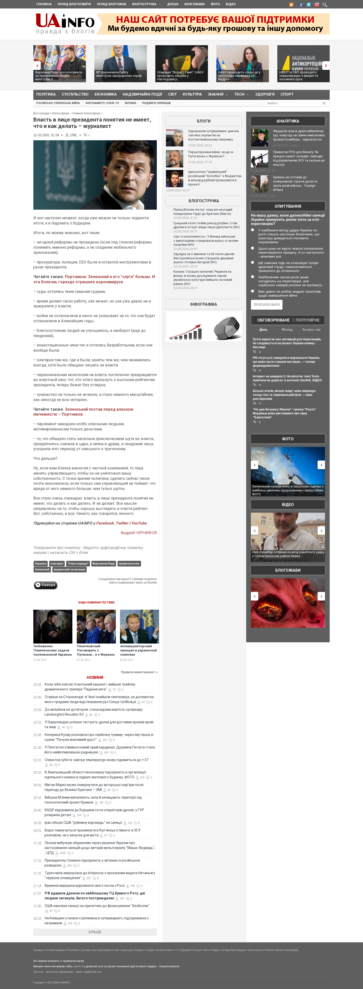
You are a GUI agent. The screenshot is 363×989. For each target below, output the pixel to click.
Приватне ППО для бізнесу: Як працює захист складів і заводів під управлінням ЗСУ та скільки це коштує (298, 158)
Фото (215, 4)
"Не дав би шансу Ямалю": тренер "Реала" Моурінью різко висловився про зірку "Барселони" (284, 413)
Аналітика (288, 121)
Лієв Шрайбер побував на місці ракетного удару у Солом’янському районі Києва (288, 554)
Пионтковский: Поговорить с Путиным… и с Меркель (96, 650)
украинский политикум (69, 569)
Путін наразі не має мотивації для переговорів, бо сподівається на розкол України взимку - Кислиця (287, 343)
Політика (46, 94)
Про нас (38, 971)
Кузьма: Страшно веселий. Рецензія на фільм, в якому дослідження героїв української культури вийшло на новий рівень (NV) (202, 278)
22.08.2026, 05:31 (185, 266)
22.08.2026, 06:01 (185, 249)
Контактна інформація (59, 971)
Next (327, 65)
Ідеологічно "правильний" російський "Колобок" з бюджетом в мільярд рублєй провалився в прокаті (214, 178)
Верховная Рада (104, 563)
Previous (36, 65)
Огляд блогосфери (74, 4)
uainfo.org (79, 966)
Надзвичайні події (142, 94)
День (263, 329)
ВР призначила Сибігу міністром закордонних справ (119, 74)
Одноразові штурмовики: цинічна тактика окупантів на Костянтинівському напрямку (213, 135)
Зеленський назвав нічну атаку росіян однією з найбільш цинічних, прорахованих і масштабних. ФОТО (288, 490)
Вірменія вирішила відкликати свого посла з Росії (85, 886)
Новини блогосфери (86, 113)
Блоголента (255, 950)
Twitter (122, 523)
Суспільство (75, 94)
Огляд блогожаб (111, 4)
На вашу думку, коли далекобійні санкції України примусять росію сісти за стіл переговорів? (288, 219)
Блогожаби (194, 4)
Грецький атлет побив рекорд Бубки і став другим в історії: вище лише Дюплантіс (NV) (206, 225)
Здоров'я (265, 94)
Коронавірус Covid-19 (102, 103)
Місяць (287, 329)
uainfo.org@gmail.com (88, 971)
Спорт (287, 94)
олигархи (56, 563)
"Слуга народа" (77, 563)
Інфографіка (203, 304)
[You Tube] (316, 5)
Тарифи (130, 103)
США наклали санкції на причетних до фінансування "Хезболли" (97, 906)
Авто (170, 950)
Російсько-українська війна (58, 103)
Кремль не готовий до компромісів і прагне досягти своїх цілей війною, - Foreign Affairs (295, 183)
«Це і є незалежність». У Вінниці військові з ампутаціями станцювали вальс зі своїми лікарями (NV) (205, 240)
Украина (40, 563)
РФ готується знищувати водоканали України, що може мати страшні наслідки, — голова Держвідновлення (286, 361)
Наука (139, 950)
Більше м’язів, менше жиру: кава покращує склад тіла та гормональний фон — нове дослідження (284, 395)
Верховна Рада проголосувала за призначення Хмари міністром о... (58, 75)
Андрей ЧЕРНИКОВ (139, 532)
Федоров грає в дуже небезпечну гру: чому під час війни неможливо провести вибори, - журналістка (299, 135)
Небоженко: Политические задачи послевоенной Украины (53, 650)
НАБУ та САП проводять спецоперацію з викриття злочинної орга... (298, 75)
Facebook (105, 523)
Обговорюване (273, 320)
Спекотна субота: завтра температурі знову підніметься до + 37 (97, 760)
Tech (237, 95)
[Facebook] (299, 5)
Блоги (203, 121)
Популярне (308, 320)
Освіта (160, 950)
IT (176, 950)
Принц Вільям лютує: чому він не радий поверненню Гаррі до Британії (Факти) (202, 212)
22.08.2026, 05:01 (185, 288)
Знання (214, 95)
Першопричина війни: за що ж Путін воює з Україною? (210, 154)
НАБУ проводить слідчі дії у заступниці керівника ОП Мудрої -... (239, 75)
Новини (95, 677)
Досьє (173, 4)
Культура (192, 94)
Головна (44, 4)
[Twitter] (307, 5)
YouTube (139, 523)
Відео (231, 4)
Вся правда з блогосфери (51, 113)
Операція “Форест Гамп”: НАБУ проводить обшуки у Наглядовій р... (180, 75)
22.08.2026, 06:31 (185, 231)
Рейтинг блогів (273, 950)
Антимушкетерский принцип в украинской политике (138, 650)
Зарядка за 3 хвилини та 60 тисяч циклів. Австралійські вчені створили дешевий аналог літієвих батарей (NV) (204, 258)
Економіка (106, 94)
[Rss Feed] (291, 5)
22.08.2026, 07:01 (185, 218)
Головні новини (55, 950)
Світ (172, 94)
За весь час (311, 329)
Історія (149, 950)
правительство (129, 563)
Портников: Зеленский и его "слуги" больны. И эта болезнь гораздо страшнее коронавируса (94, 279)
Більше (95, 932)
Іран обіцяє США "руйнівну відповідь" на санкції (83, 823)
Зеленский (42, 569)
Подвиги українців (156, 103)
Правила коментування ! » (139, 672)
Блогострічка (142, 4)
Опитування (288, 206)
